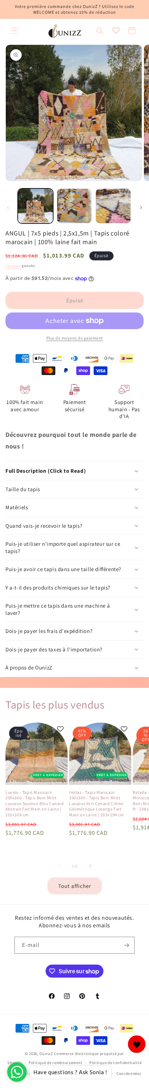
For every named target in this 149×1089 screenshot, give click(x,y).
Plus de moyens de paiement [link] (74, 338)
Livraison (13, 265)
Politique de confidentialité (115, 1062)
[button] (14, 31)
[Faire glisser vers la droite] (141, 208)
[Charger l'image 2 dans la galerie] (74, 206)
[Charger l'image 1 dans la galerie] (35, 206)
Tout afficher (74, 885)
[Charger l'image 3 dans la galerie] (113, 206)
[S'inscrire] (126, 945)
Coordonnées (128, 1073)
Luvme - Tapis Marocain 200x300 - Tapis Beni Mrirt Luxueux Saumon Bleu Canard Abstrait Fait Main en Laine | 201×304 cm (34, 803)
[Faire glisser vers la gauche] (8, 208)
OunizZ (46, 1053)
